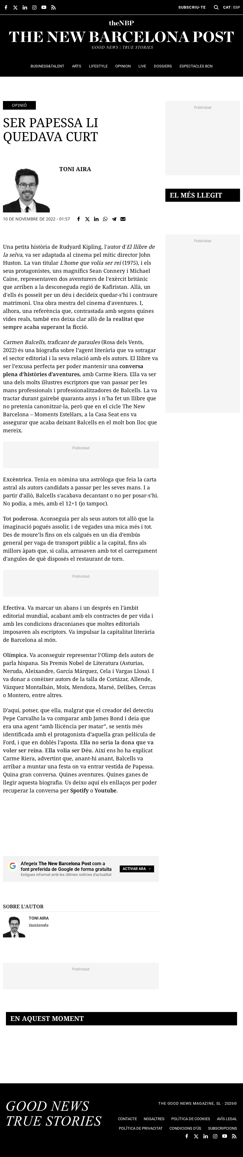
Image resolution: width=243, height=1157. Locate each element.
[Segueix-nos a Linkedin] (25, 7)
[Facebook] (78, 219)
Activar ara (134, 869)
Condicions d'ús (185, 1128)
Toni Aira (75, 168)
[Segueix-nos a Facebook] (6, 7)
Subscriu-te (192, 7)
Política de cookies (190, 1119)
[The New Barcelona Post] (54, 1114)
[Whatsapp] (105, 219)
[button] (216, 7)
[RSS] (53, 7)
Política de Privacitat (141, 1128)
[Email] (123, 219)
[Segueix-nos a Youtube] (44, 7)
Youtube (105, 790)
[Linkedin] (96, 219)
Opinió (19, 105)
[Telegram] (114, 219)
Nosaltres (154, 1119)
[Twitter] (87, 219)
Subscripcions (222, 1128)
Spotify (79, 790)
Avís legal (227, 1119)
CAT (227, 7)
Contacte (127, 1119)
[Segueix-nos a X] (15, 7)
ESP (236, 7)
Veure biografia (38, 924)
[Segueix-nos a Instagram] (34, 7)
